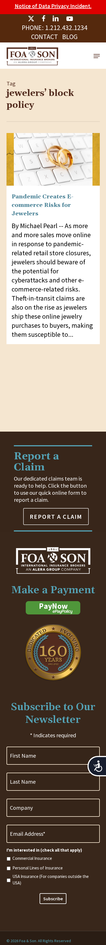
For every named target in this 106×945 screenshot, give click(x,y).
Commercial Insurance (32, 858)
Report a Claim (56, 516)
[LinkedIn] (55, 18)
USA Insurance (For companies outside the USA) (50, 880)
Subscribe (53, 898)
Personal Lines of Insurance (37, 868)
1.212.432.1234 (66, 27)
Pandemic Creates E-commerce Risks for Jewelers (42, 205)
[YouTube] (69, 18)
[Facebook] (43, 18)
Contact (44, 36)
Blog (70, 36)
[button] (97, 56)
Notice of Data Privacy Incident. (53, 5)
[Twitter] (31, 18)
